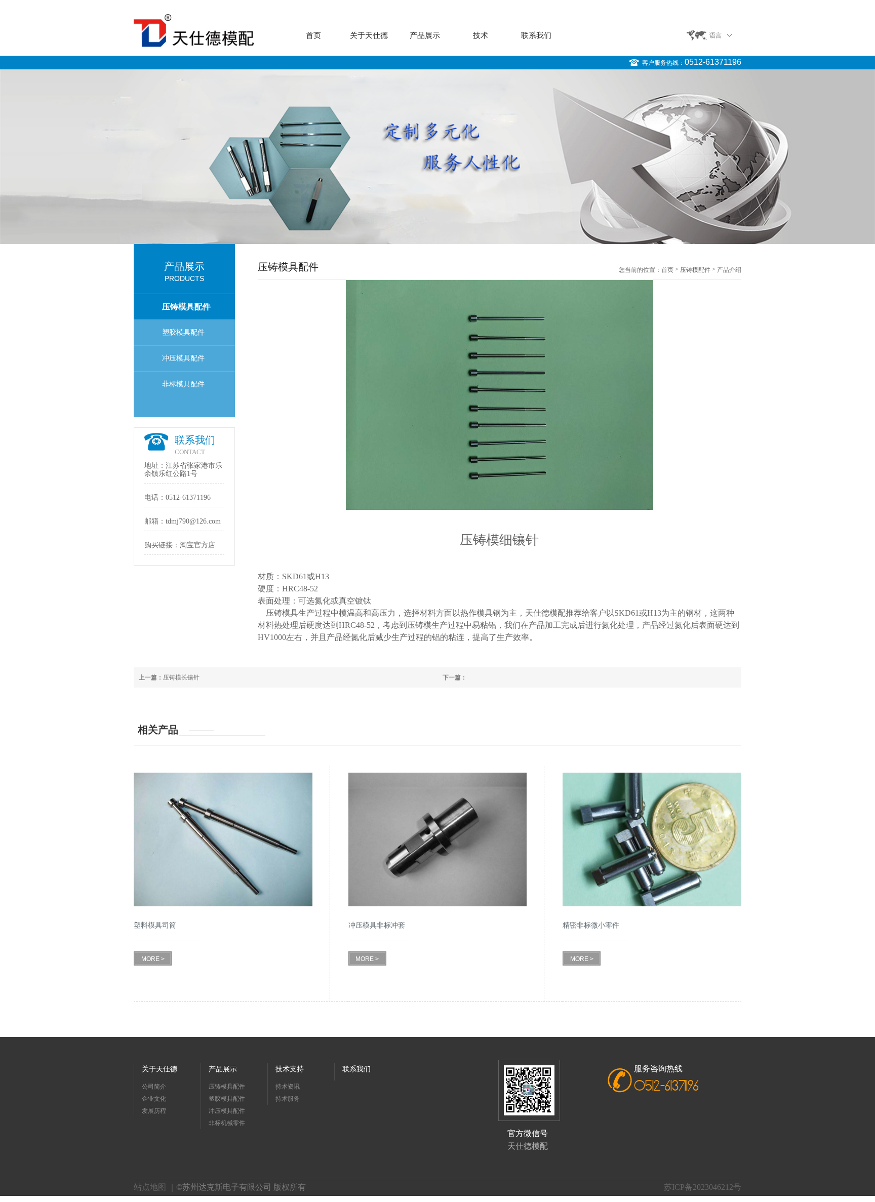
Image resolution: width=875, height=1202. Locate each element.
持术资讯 (287, 1086)
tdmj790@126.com (193, 521)
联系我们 (536, 35)
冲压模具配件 (183, 358)
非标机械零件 (227, 1123)
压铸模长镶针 (169, 677)
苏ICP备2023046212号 (702, 1187)
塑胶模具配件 (183, 332)
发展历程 (154, 1110)
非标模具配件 (183, 384)
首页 (313, 35)
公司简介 (154, 1086)
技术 (480, 35)
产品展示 (425, 35)
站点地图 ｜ (155, 1187)
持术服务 (287, 1098)
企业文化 (154, 1098)
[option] (437, 156)
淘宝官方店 (197, 545)
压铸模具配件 (186, 306)
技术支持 (289, 1069)
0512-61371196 (713, 62)
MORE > (153, 959)
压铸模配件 (695, 269)
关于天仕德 (369, 35)
